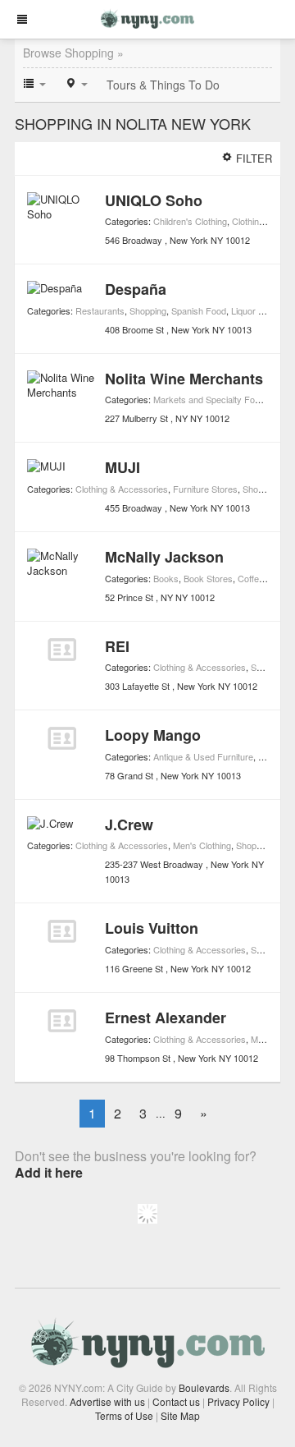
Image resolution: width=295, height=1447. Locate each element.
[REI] (62, 649)
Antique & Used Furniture (203, 756)
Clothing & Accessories (121, 488)
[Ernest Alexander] (62, 1020)
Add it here (49, 1172)
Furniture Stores (205, 488)
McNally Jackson (164, 556)
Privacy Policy (238, 1401)
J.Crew (129, 824)
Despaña (135, 289)
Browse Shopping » (73, 52)
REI (117, 646)
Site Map (180, 1415)
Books (166, 578)
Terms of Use (124, 1415)
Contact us (176, 1401)
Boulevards (204, 1387)
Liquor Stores (257, 310)
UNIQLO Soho (153, 200)
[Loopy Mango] (62, 738)
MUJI (122, 467)
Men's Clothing (202, 845)
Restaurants (100, 310)
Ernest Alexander (165, 1017)
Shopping (147, 310)
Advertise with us (107, 1401)
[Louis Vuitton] (62, 931)
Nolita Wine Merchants (184, 378)
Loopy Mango (153, 735)
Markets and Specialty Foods (211, 399)
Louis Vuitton (151, 928)
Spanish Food (198, 310)
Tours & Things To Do (163, 84)
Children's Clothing (190, 220)
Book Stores (208, 578)
